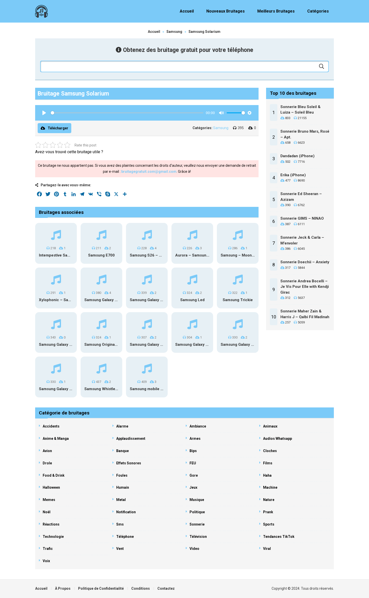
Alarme (122, 426)
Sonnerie (197, 524)
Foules (122, 475)
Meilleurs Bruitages (276, 11)
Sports (268, 524)
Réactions (51, 524)
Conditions (140, 588)
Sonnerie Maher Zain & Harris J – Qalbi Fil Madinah (304, 314)
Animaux (270, 426)
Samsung (174, 32)
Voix (46, 561)
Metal (121, 500)
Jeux (193, 487)
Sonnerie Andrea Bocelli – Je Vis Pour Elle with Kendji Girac (304, 287)
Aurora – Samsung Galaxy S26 (202, 255)
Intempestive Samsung (59, 255)
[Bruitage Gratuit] (41, 11)
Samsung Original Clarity (106, 344)
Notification (126, 512)
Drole (47, 463)
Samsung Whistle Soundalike (110, 389)
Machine (270, 487)
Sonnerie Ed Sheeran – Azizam (301, 197)
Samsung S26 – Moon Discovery (159, 255)
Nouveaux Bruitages (225, 11)
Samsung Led (192, 300)
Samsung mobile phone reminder (159, 389)
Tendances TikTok (278, 537)
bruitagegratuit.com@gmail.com (148, 171)
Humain (122, 487)
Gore (194, 475)
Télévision (198, 537)
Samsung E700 (101, 255)
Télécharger (58, 128)
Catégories (318, 11)
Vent (120, 549)
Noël (46, 512)
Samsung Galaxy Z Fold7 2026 (157, 300)
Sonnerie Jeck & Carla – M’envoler (302, 240)
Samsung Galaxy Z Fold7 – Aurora (251, 344)
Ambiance (198, 426)
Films (267, 463)
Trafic (48, 549)
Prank (268, 512)
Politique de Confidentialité (101, 588)
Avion (47, 451)
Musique (197, 500)
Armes (195, 439)
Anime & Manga (56, 439)
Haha (267, 475)
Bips (193, 451)
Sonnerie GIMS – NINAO (302, 218)
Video (194, 549)
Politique (197, 512)
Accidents (51, 426)
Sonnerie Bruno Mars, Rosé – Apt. (304, 134)
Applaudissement (130, 439)
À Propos (63, 588)
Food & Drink (54, 475)
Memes (49, 500)
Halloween (51, 487)
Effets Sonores (128, 463)
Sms (120, 524)
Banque (122, 451)
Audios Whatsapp (277, 439)
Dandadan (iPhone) (297, 156)
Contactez (166, 588)
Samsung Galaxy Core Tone (63, 344)
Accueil (187, 11)
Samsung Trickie (238, 300)
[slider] (127, 112)
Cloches (270, 451)
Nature (268, 500)
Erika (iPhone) (293, 175)
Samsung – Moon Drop (241, 255)
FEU (193, 463)
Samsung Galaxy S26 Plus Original (114, 300)
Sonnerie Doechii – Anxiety (304, 262)
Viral (267, 549)
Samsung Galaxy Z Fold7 (61, 389)
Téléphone (125, 537)
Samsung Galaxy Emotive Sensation (161, 344)
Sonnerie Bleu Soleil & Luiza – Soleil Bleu (300, 110)
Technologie (53, 537)
